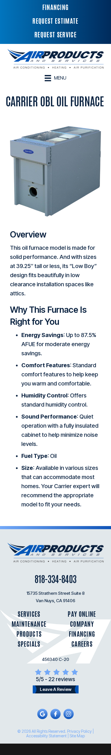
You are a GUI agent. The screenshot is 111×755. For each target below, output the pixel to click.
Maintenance (29, 623)
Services (29, 613)
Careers (81, 643)
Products (29, 633)
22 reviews (61, 679)
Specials (29, 643)
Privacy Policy (79, 731)
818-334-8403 (55, 578)
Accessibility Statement (46, 736)
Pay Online (82, 613)
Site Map (77, 736)
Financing (82, 633)
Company (82, 623)
